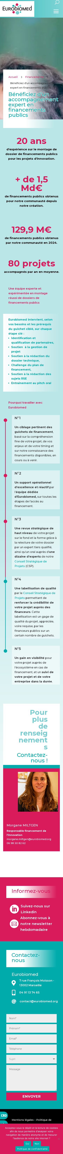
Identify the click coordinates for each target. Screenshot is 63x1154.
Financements (34, 77)
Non (37, 1143)
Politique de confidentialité (32, 1148)
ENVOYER (31, 1096)
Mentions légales (23, 1119)
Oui (27, 1143)
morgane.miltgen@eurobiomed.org (29, 839)
